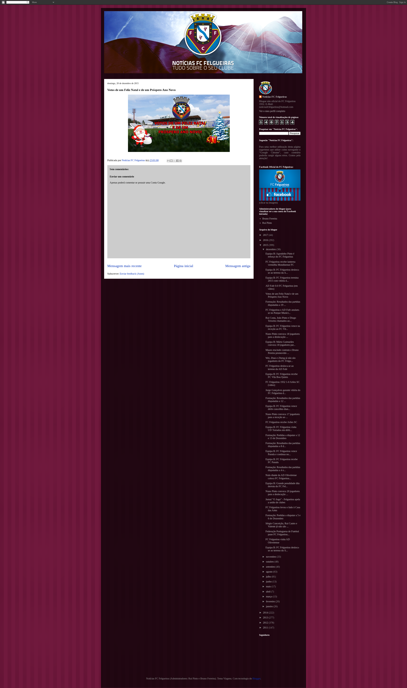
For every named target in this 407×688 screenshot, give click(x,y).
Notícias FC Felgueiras (274, 96)
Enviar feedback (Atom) (132, 273)
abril (268, 591)
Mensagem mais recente (124, 266)
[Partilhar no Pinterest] (180, 160)
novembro (271, 556)
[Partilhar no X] (174, 160)
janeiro (269, 606)
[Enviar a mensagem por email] (168, 160)
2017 (266, 235)
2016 (266, 240)
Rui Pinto (267, 223)
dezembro (271, 249)
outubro (270, 561)
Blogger (256, 678)
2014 (266, 612)
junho (269, 581)
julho (269, 576)
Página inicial (183, 266)
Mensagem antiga (237, 266)
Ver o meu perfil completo (272, 111)
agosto (269, 571)
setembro (271, 566)
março (269, 596)
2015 (266, 245)
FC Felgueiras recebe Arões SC (281, 422)
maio (269, 586)
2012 (266, 622)
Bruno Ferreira (269, 218)
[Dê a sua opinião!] (171, 160)
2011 (266, 627)
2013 (266, 617)
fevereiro (271, 601)
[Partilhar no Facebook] (177, 160)
